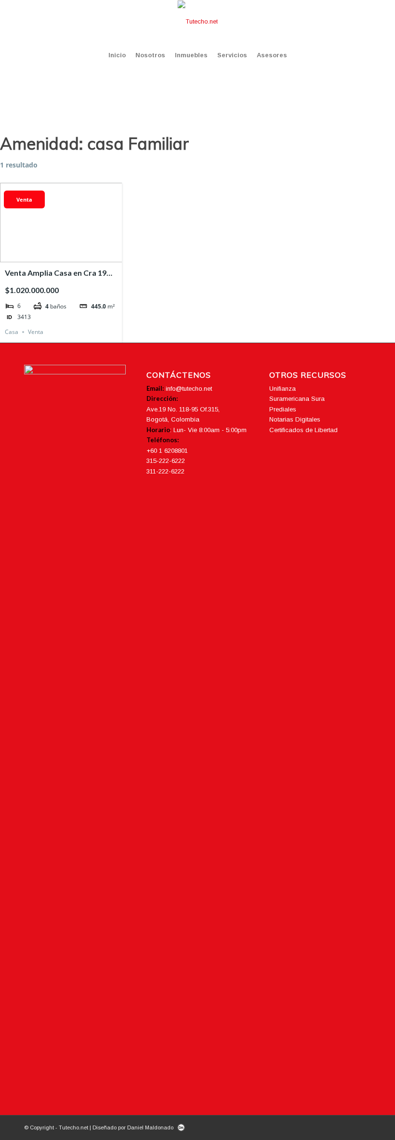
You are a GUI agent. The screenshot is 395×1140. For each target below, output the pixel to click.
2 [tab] (52, 255)
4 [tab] (70, 255)
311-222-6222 (165, 471)
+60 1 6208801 (167, 450)
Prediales (282, 409)
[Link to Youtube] (349, 21)
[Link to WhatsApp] (363, 21)
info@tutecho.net (189, 388)
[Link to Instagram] (335, 21)
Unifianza (282, 388)
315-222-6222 (165, 460)
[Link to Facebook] (320, 21)
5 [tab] (78, 255)
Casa (11, 332)
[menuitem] (117, 55)
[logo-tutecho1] (198, 21)
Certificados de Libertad (303, 430)
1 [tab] (44, 255)
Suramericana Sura (297, 398)
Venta (24, 199)
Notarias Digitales (294, 419)
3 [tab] (61, 255)
